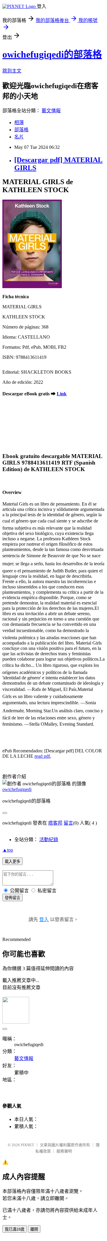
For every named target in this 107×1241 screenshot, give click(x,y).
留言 (68, 822)
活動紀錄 (48, 839)
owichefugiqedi (17, 789)
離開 (34, 1229)
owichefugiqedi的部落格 (52, 54)
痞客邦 (55, 822)
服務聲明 (64, 1151)
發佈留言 (12, 898)
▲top (7, 849)
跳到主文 (11, 70)
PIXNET (27, 1145)
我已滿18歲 (14, 1229)
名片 (19, 136)
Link (62, 393)
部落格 (21, 129)
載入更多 (12, 861)
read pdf (42, 756)
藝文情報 (51, 110)
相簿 (19, 122)
